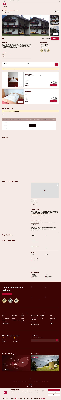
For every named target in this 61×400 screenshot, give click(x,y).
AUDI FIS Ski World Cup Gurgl (35, 317)
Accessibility (32, 381)
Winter (3, 315)
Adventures (13, 318)
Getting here (18, 1)
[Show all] (13, 103)
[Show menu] (1, 3)
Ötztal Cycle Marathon (34, 322)
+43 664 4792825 (33, 201)
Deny (54, 394)
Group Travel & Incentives (15, 320)
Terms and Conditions (25, 381)
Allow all (54, 389)
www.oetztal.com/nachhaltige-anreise (36, 214)
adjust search (17, 111)
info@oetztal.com (16, 341)
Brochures (51, 321)
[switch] (24, 398)
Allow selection (54, 392)
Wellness (3, 320)
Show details (43, 398)
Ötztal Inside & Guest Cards (12, 1)
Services (51, 313)
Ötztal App (51, 320)
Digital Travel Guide (43, 316)
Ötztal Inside (43, 313)
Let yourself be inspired (5, 323)
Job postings (38, 381)
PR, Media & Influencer (45, 381)
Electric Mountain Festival (35, 324)
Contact (51, 315)
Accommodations (14, 315)
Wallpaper (51, 323)
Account (41, 318)
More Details (27, 85)
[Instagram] (27, 386)
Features (3, 56)
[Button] (57, 340)
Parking (22, 320)
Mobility (22, 318)
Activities (4, 313)
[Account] (60, 1)
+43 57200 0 (5, 1)
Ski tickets (13, 316)
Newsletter (51, 316)
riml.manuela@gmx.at (34, 202)
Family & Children (5, 321)
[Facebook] (29, 386)
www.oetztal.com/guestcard (35, 223)
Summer (3, 316)
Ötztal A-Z (22, 321)
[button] (44, 190)
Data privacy (18, 381)
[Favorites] (58, 1)
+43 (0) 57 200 (4, 341)
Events (32, 313)
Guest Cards (42, 315)
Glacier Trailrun (33, 321)
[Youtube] (31, 386)
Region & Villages (24, 313)
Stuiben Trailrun (33, 319)
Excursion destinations (5, 318)
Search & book (15, 313)
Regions (22, 315)
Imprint (13, 381)
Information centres (53, 318)
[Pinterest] (34, 386)
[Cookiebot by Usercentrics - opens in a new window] (5, 398)
